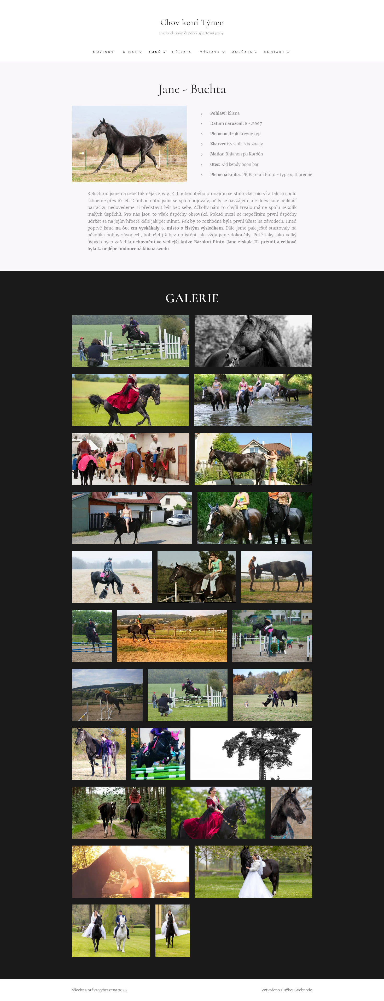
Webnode (303, 990)
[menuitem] (106, 52)
